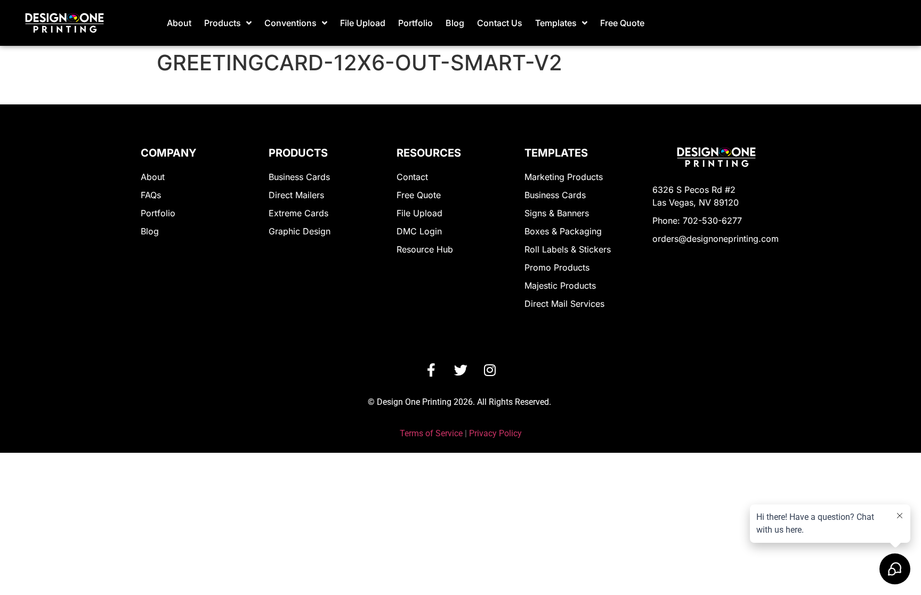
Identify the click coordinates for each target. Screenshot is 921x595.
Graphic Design (299, 231)
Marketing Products (563, 177)
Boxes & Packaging (563, 231)
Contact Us (499, 23)
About (179, 23)
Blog (455, 23)
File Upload (362, 23)
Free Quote (622, 23)
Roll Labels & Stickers (567, 249)
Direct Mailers (296, 195)
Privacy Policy (495, 433)
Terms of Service (431, 433)
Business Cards (299, 177)
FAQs (151, 195)
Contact (412, 177)
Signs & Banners (556, 213)
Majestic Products (560, 285)
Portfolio (415, 23)
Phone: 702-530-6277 (697, 220)
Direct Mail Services (564, 303)
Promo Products (556, 267)
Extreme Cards (298, 213)
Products (222, 23)
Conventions (290, 23)
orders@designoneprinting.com (715, 238)
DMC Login (419, 231)
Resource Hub (425, 249)
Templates (556, 23)
